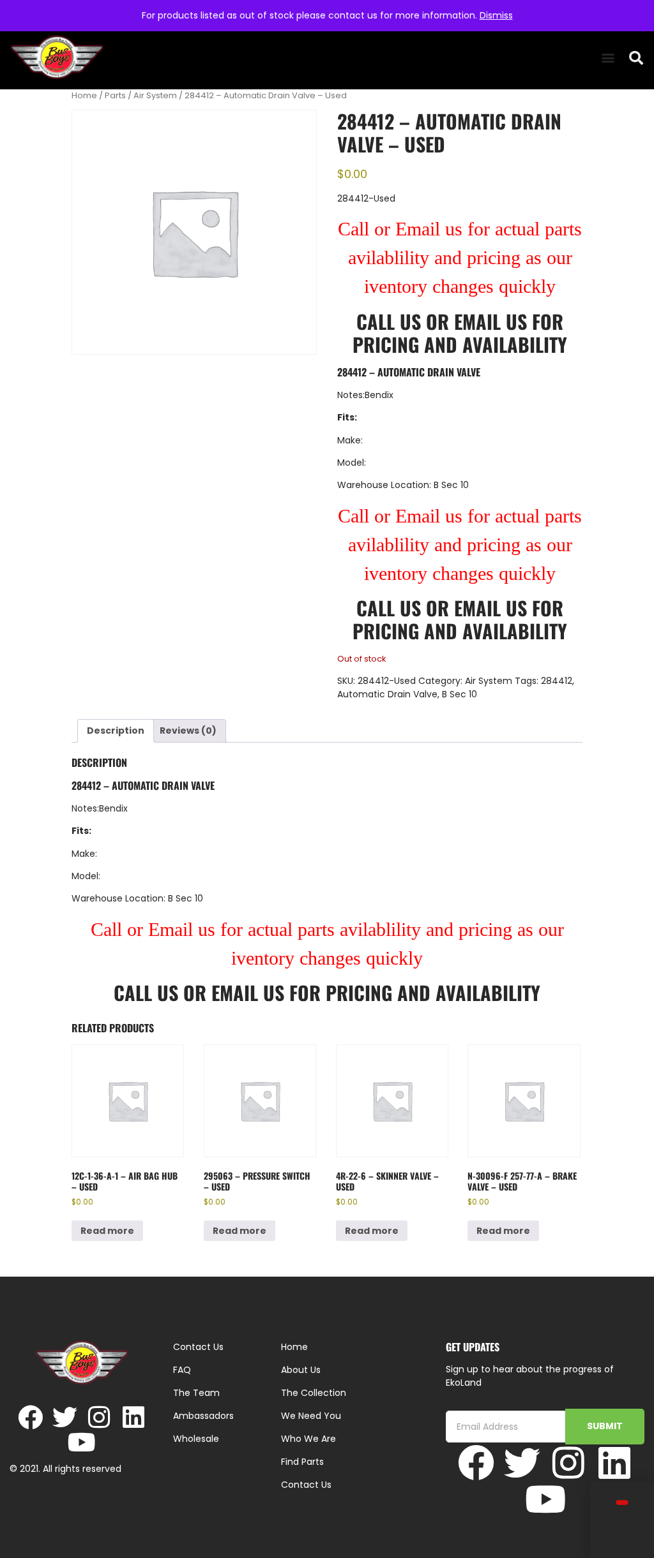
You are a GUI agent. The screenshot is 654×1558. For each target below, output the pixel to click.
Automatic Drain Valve (387, 694)
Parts (115, 95)
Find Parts (302, 1461)
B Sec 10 (459, 694)
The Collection (313, 1392)
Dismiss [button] (496, 15)
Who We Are (308, 1438)
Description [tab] (115, 730)
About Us (301, 1369)
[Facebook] (30, 1417)
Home (84, 95)
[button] (607, 57)
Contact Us (306, 1484)
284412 (556, 680)
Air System (155, 95)
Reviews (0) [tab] (188, 730)
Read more (107, 1230)
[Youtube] (82, 1442)
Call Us (388, 321)
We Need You (311, 1415)
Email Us (493, 321)
